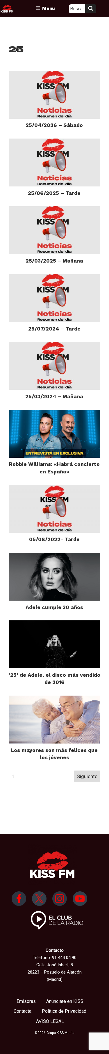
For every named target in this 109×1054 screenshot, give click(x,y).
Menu (48, 8)
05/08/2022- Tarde (54, 539)
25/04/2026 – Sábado (54, 125)
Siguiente (87, 776)
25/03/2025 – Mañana (54, 261)
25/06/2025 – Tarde (54, 193)
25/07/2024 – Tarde (54, 329)
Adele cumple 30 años (54, 607)
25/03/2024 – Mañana (54, 396)
